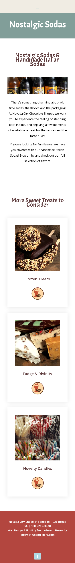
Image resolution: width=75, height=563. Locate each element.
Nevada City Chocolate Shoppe (29, 521)
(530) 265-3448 (41, 526)
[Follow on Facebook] (37, 556)
